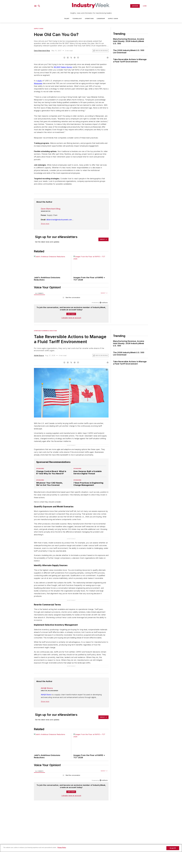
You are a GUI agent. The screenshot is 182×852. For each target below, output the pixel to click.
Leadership (101, 18)
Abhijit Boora (39, 355)
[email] (78, 58)
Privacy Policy (62, 847)
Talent (66, 18)
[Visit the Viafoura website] (104, 302)
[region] (71, 297)
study (39, 81)
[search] (39, 6)
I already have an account (71, 318)
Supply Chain (113, 18)
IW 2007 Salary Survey (63, 67)
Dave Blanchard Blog (42, 51)
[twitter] (71, 58)
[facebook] (64, 58)
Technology (77, 18)
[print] (108, 58)
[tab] (39, 293)
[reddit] (75, 58)
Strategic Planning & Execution (45, 330)
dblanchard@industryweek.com (59, 220)
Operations (89, 18)
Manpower (38, 83)
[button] (35, 6)
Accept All (173, 848)
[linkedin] (68, 58)
